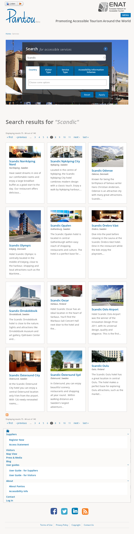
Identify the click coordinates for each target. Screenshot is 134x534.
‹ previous (21, 137)
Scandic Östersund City (24, 375)
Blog (8, 461)
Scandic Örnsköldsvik (23, 311)
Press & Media (14, 457)
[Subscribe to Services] (7, 415)
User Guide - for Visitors (22, 475)
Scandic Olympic (20, 245)
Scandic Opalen (60, 225)
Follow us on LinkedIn (74, 511)
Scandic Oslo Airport (105, 309)
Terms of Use (46, 525)
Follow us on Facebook (53, 511)
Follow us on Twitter (64, 511)
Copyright (76, 525)
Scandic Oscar (59, 300)
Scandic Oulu (100, 366)
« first (10, 137)
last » (86, 137)
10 (64, 137)
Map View (11, 453)
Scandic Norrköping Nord (22, 162)
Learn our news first (85, 511)
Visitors (10, 450)
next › (77, 137)
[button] (14, 4)
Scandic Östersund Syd (65, 375)
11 (69, 137)
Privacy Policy (62, 525)
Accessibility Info (18, 491)
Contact (10, 496)
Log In (9, 500)
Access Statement (19, 444)
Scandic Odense (102, 170)
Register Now (16, 439)
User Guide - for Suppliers (23, 470)
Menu (125, 15)
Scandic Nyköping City (65, 161)
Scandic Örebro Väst (105, 225)
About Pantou (17, 486)
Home (8, 33)
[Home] (23, 15)
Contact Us (89, 525)
